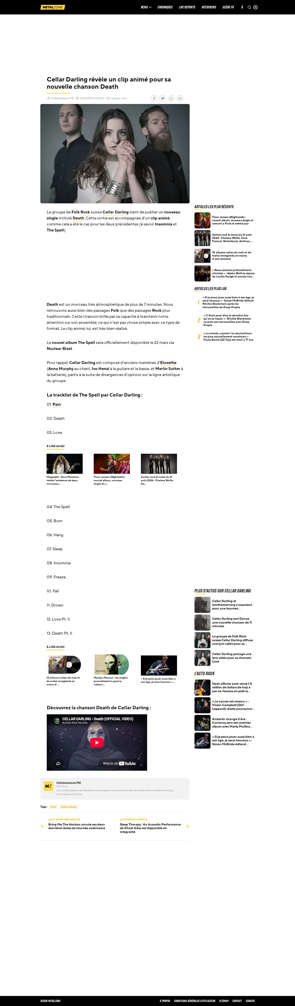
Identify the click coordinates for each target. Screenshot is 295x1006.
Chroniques (165, 7)
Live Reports (187, 7)
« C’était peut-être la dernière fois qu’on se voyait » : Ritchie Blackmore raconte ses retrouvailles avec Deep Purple (227, 320)
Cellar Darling (116, 212)
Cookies (250, 1001)
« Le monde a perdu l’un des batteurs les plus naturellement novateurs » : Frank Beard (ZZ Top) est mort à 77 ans (228, 336)
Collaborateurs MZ (62, 98)
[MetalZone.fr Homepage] (52, 7)
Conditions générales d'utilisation (194, 1001)
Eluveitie (168, 362)
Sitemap (224, 1001)
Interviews (209, 7)
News (144, 7)
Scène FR (228, 7)
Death (78, 218)
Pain (57, 404)
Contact (237, 1001)
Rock (85, 212)
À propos (165, 1001)
